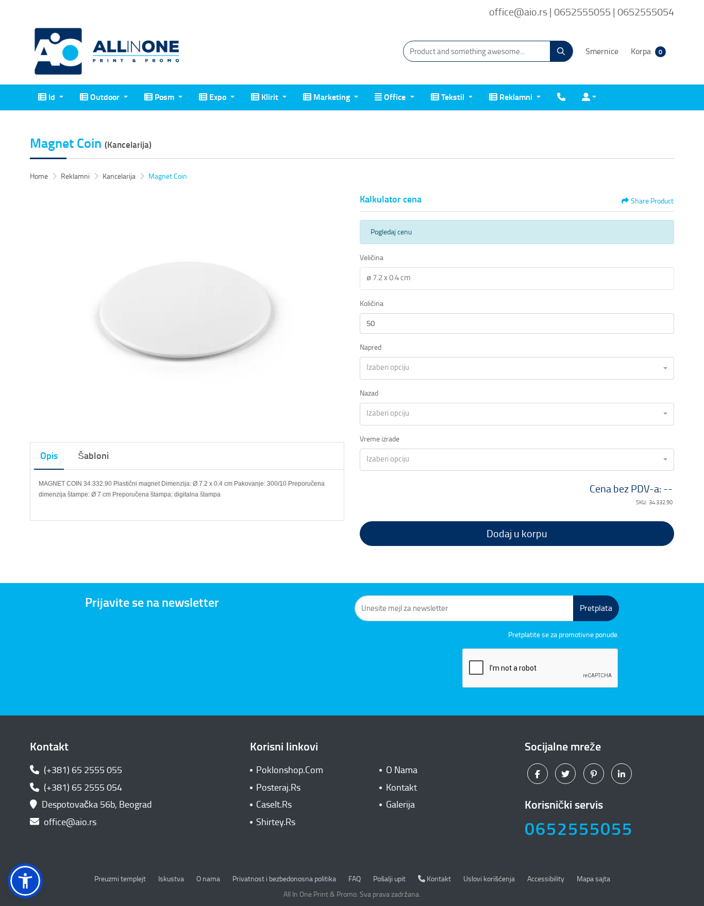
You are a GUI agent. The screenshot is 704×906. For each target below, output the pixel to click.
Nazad (369, 393)
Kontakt (401, 787)
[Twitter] (566, 773)
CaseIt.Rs (274, 804)
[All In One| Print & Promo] (107, 51)
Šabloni (93, 455)
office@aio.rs (69, 822)
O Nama (401, 770)
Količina (371, 303)
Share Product (652, 201)
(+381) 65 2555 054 (82, 787)
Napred (370, 347)
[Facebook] (538, 773)
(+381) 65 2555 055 (82, 770)
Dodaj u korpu (517, 533)
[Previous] (40, 312)
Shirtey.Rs (275, 822)
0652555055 (579, 829)
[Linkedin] (622, 773)
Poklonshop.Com (289, 770)
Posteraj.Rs (278, 787)
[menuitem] (51, 97)
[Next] (334, 312)
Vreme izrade (379, 439)
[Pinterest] (595, 773)
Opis (49, 455)
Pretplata (596, 608)
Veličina (371, 257)
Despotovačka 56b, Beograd (97, 804)
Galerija (400, 804)
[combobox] (517, 368)
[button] (25, 881)
